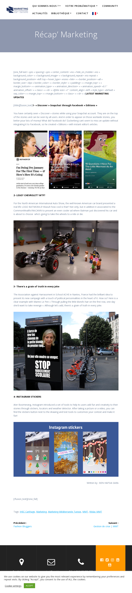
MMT (85, 511)
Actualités (39, 13)
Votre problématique (80, 5)
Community (110, 5)
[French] (95, 13)
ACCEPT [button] (29, 585)
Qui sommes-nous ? (45, 5)
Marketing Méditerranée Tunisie (64, 511)
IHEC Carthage (27, 511)
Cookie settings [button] (13, 585)
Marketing (41, 511)
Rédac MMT (95, 511)
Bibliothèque (60, 13)
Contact (82, 13)
